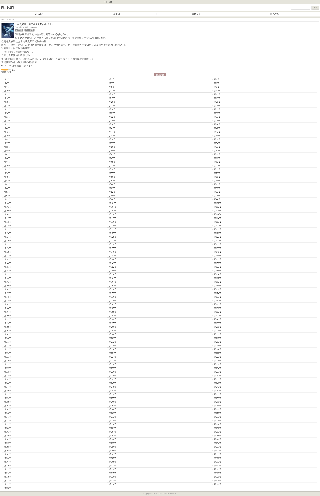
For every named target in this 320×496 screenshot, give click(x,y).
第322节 (7, 481)
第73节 (7, 169)
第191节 (112, 316)
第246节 (217, 383)
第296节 (112, 447)
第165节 (217, 282)
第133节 (7, 244)
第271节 (7, 417)
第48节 (217, 136)
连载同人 (196, 14)
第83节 (112, 181)
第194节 (112, 319)
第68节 (112, 162)
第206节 (112, 334)
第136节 (7, 248)
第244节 (7, 383)
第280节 (7, 428)
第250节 (7, 391)
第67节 (7, 162)
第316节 (7, 473)
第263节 (112, 406)
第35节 (112, 121)
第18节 (217, 98)
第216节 (217, 346)
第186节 (217, 308)
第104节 (112, 207)
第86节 (112, 184)
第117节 (217, 222)
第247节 (7, 387)
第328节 (7, 488)
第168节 (217, 286)
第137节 (112, 248)
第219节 (217, 349)
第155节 (112, 271)
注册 (106, 2)
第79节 (7, 177)
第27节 (217, 109)
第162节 (217, 278)
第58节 (7, 151)
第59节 (112, 151)
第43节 (7, 132)
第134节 (112, 244)
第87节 (217, 184)
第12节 (217, 91)
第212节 (112, 342)
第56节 (112, 147)
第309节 (217, 462)
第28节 (7, 113)
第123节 (217, 229)
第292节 (7, 443)
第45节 (217, 132)
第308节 (112, 462)
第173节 (112, 293)
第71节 (112, 166)
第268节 (7, 413)
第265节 (7, 409)
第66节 (217, 158)
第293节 (112, 443)
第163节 (7, 282)
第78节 (217, 173)
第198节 (217, 323)
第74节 (112, 169)
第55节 (7, 147)
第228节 (217, 361)
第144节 (217, 256)
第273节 (217, 417)
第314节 (112, 469)
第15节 (217, 94)
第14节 (112, 94)
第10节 (7, 91)
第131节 (112, 241)
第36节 (217, 121)
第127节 (7, 237)
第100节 (7, 203)
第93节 (217, 192)
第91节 (7, 192)
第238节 (7, 376)
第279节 (217, 424)
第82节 (7, 181)
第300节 (217, 451)
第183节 (217, 304)
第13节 (7, 94)
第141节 (217, 252)
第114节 (217, 218)
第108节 (217, 211)
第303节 (217, 454)
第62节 (112, 154)
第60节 (217, 151)
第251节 (112, 391)
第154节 (7, 271)
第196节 (7, 323)
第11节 (112, 91)
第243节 (217, 379)
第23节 (112, 106)
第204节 (217, 331)
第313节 (7, 469)
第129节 (217, 237)
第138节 (217, 248)
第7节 (6, 87)
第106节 (7, 211)
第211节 (7, 342)
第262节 (7, 406)
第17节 (112, 98)
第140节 (112, 252)
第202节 (7, 331)
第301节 (7, 454)
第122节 (112, 229)
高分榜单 (274, 14)
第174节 (217, 293)
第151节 (7, 267)
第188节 (112, 312)
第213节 (217, 342)
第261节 (217, 402)
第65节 (112, 158)
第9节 (216, 87)
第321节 (217, 477)
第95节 (112, 196)
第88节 (7, 188)
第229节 (7, 364)
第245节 (112, 383)
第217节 (7, 349)
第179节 (112, 301)
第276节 (217, 421)
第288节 (217, 436)
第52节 (7, 143)
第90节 (217, 188)
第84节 (217, 181)
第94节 (7, 196)
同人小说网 (7, 7)
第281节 (112, 428)
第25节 (7, 109)
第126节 (217, 233)
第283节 (7, 432)
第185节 (112, 308)
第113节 (112, 218)
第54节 (217, 143)
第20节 (112, 102)
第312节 (217, 466)
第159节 (217, 274)
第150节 (217, 263)
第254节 (112, 394)
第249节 (217, 387)
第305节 (112, 458)
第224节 (112, 357)
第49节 (7, 139)
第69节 (217, 162)
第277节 (7, 424)
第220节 (7, 353)
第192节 (217, 316)
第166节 (7, 286)
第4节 (6, 83)
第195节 (217, 319)
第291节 (217, 439)
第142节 (7, 256)
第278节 (112, 424)
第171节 (217, 289)
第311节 (112, 466)
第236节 (112, 372)
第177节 (217, 297)
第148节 (7, 263)
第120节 (217, 226)
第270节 (217, 413)
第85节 (7, 184)
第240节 (217, 376)
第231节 (217, 364)
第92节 (112, 192)
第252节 (217, 391)
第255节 (217, 394)
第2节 (111, 79)
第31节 (7, 117)
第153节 (217, 267)
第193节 (7, 319)
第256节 (7, 398)
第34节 (7, 121)
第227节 (112, 361)
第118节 (7, 226)
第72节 (217, 166)
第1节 (6, 79)
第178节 (7, 301)
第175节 (7, 297)
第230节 (112, 364)
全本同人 (117, 14)
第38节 (112, 124)
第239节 (112, 376)
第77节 (112, 173)
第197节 (112, 323)
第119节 (112, 226)
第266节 (112, 409)
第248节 (112, 387)
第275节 (112, 421)
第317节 (112, 473)
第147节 (217, 259)
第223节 (7, 357)
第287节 (112, 436)
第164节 (112, 282)
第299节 (112, 451)
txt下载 (19, 30)
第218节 (112, 349)
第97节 (7, 199)
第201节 (217, 327)
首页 (3, 19)
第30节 (217, 113)
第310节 (7, 466)
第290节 (112, 439)
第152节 (112, 267)
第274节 (7, 421)
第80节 (112, 177)
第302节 (112, 454)
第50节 (112, 139)
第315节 (217, 469)
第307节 (7, 462)
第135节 (217, 244)
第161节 (112, 278)
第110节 (112, 214)
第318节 (217, 473)
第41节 (112, 128)
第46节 (7, 136)
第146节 (112, 259)
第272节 (112, 417)
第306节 (217, 458)
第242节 (112, 379)
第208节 (7, 338)
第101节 (112, 203)
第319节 (7, 477)
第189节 (217, 312)
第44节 (112, 132)
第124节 (7, 233)
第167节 (112, 286)
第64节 (7, 158)
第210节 (217, 338)
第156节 (217, 271)
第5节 (111, 83)
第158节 (112, 274)
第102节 (217, 203)
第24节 (217, 106)
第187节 (7, 312)
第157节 (7, 274)
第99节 (217, 199)
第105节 (217, 207)
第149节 (112, 263)
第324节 (217, 481)
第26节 (112, 109)
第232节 (7, 368)
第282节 (217, 428)
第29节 (112, 113)
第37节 (7, 124)
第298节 (7, 451)
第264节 (217, 406)
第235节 (7, 372)
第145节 (7, 259)
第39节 (217, 124)
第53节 (112, 143)
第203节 (112, 331)
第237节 (217, 372)
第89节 (112, 188)
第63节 (217, 154)
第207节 (217, 334)
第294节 (217, 443)
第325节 (7, 484)
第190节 (7, 316)
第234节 (217, 368)
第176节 (112, 297)
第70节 (7, 166)
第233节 (112, 368)
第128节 (112, 237)
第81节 (217, 177)
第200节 (112, 327)
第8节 (111, 87)
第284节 (112, 432)
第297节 (217, 447)
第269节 (112, 413)
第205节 (7, 334)
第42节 (217, 128)
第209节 (112, 338)
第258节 (217, 398)
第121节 (7, 229)
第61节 (7, 154)
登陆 (110, 2)
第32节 (112, 117)
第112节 (7, 218)
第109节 (7, 214)
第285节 (217, 432)
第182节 (112, 304)
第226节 (7, 361)
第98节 (112, 199)
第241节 (7, 379)
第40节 (7, 128)
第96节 (217, 196)
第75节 (217, 169)
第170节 (112, 289)
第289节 (7, 439)
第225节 (217, 357)
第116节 (112, 222)
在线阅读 (29, 30)
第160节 (7, 278)
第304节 (7, 458)
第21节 (217, 102)
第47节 (112, 136)
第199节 (7, 327)
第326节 (112, 484)
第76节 (7, 173)
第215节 (112, 346)
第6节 (216, 83)
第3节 (216, 79)
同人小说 (39, 14)
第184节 (7, 308)
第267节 (217, 409)
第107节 (112, 211)
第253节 (7, 394)
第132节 (217, 241)
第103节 (7, 207)
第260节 (112, 402)
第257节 (112, 398)
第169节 (7, 289)
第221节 (112, 353)
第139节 (7, 252)
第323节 (112, 481)
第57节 (217, 147)
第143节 (112, 256)
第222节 (217, 353)
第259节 (7, 402)
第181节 (7, 304)
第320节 (112, 477)
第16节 (7, 98)
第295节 (7, 447)
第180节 (217, 301)
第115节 (7, 222)
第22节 (7, 106)
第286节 (7, 436)
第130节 (7, 241)
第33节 (217, 117)
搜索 (315, 7)
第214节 (7, 346)
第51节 (217, 139)
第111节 (217, 214)
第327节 (217, 484)
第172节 (7, 293)
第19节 (7, 102)
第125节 (112, 233)
